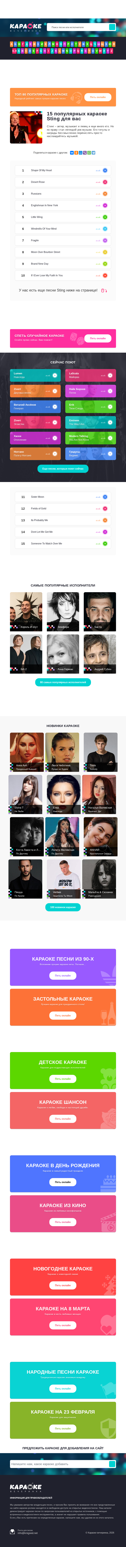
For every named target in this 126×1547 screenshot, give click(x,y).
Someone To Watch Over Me (102, 543)
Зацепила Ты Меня (62, 896)
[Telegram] (93, 153)
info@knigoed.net (28, 1533)
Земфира (63, 627)
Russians (102, 194)
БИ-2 (24, 669)
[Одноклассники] (76, 153)
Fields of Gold (102, 508)
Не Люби (19, 811)
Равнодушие (94, 896)
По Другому (22, 853)
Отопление (20, 440)
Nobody (93, 769)
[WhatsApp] (89, 153)
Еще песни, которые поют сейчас (63, 468)
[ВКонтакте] (72, 153)
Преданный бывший (26, 769)
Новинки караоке (63, 726)
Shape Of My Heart (102, 170)
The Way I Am (76, 424)
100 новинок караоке (63, 907)
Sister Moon (102, 497)
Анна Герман (65, 669)
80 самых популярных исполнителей (63, 682)
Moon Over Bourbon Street (102, 252)
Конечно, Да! (94, 811)
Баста (98, 627)
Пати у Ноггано (22, 455)
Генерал (18, 408)
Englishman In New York (102, 205)
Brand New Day (102, 264)
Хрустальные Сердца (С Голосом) (107, 853)
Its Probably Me (102, 520)
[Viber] (85, 153)
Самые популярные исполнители (63, 585)
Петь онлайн (98, 97)
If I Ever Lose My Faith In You (102, 275)
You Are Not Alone (79, 440)
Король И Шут (29, 627)
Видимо (73, 455)
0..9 (14, 50)
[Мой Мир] (80, 153)
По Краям (19, 896)
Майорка (74, 377)
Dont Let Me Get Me (102, 532)
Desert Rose (102, 182)
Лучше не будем (59, 769)
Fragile (102, 240)
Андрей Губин (102, 669)
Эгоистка (19, 424)
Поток (72, 393)
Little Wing (102, 217)
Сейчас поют (63, 362)
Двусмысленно (22, 393)
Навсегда (19, 377)
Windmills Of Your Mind (102, 229)
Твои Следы (76, 408)
